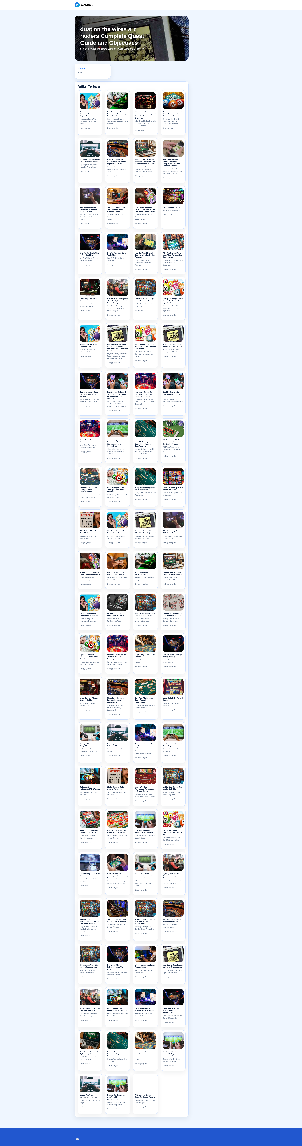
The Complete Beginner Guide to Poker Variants (116, 920)
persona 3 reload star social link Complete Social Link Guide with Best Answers (144, 443)
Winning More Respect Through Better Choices (172, 573)
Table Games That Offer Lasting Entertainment (89, 966)
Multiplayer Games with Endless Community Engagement (116, 700)
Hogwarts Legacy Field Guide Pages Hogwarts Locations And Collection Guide (117, 347)
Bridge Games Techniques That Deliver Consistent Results (89, 921)
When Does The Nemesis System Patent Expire (90, 441)
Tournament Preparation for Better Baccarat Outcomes (144, 746)
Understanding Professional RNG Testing (90, 788)
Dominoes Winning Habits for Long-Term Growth (115, 967)
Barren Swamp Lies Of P (172, 207)
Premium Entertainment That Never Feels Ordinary (116, 657)
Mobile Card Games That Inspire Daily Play (172, 788)
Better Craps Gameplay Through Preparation (89, 831)
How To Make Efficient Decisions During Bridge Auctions (145, 255)
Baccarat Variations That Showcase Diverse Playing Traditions (89, 114)
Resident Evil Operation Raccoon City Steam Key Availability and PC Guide (145, 162)
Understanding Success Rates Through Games (117, 831)
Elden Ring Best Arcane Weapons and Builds (89, 300)
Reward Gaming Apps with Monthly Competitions (116, 1097)
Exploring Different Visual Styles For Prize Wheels (90, 160)
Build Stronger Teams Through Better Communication (88, 490)
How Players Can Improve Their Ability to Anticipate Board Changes (117, 301)
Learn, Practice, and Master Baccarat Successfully (171, 1010)
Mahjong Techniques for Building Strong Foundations (145, 921)
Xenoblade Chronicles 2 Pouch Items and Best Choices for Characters (172, 114)
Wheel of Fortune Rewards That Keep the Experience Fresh (144, 876)
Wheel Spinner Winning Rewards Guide (89, 699)
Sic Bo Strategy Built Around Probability (115, 788)
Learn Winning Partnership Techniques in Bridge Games (144, 789)
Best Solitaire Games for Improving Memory (172, 920)
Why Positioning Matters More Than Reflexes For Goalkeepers (172, 255)
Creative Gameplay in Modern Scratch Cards (144, 831)
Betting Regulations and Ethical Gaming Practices (90, 573)
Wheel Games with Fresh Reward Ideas (145, 966)
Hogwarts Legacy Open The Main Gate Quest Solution (89, 394)
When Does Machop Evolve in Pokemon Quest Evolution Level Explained (145, 115)
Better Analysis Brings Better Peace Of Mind (116, 573)
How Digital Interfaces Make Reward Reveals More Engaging (88, 209)
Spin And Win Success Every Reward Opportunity (144, 700)
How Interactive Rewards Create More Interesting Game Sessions (117, 114)
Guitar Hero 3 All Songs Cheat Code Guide (144, 300)
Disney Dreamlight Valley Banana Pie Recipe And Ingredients (173, 301)
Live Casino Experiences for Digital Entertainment (173, 966)
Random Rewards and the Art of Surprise (173, 745)
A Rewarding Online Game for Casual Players (145, 1096)
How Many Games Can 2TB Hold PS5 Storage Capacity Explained (144, 394)
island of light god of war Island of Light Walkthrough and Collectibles (117, 443)
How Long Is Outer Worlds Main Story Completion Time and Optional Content (171, 163)
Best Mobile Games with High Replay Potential (89, 1053)
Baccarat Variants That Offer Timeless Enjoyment (145, 532)
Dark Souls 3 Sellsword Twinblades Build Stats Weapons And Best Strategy (116, 395)
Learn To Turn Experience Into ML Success (173, 489)
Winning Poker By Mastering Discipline (143, 573)
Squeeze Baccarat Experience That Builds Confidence (89, 657)
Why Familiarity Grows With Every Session (172, 532)
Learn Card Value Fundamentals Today (115, 614)
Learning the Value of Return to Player (115, 745)
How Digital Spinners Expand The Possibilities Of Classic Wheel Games (145, 209)
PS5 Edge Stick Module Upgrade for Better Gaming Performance (172, 442)
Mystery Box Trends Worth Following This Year (171, 876)
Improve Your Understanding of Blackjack (114, 1054)
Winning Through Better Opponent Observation (172, 614)
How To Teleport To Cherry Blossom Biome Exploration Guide (116, 162)
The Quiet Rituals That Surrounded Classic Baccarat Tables (116, 209)
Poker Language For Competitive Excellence (89, 614)
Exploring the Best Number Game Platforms (144, 1009)
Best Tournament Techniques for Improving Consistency (117, 876)
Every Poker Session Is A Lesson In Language (145, 614)
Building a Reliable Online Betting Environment (170, 1054)
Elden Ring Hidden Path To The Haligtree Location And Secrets (145, 346)
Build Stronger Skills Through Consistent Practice (115, 490)
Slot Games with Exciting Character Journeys (90, 1009)
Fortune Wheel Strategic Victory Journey (172, 656)
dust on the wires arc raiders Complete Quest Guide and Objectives (112, 36)
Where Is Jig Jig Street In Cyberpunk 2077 (90, 345)
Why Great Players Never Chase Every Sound (117, 532)
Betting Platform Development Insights (88, 1096)
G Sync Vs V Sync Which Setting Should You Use (172, 345)
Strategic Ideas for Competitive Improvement (90, 745)
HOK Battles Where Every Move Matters (90, 532)
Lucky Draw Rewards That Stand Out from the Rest (172, 832)
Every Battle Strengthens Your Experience (145, 489)
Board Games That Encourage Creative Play (117, 1009)
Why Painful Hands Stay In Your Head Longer (89, 254)
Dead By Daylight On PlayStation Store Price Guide (172, 394)
